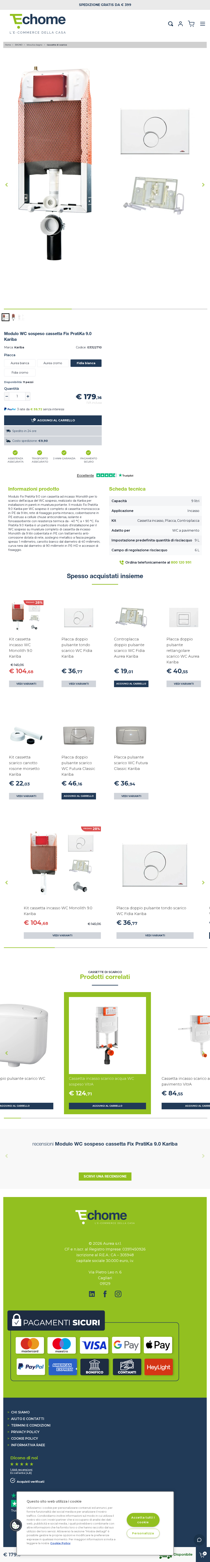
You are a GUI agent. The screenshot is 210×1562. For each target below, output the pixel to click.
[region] (95, 1523)
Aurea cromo (52, 363)
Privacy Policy (23, 1432)
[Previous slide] (6, 1156)
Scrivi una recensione (105, 1176)
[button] (5, 317)
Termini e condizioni (29, 1425)
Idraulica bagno (35, 45)
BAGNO (19, 45)
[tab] (29, 947)
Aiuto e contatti (25, 1419)
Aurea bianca (20, 363)
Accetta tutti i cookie (143, 1519)
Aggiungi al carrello (131, 683)
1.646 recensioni (21, 1469)
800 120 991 (181, 562)
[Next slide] (203, 185)
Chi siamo (18, 1412)
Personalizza (143, 1533)
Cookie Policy (22, 1438)
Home (8, 45)
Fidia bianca (86, 363)
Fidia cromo (19, 372)
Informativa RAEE (26, 1445)
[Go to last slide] (6, 185)
